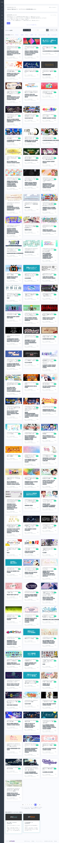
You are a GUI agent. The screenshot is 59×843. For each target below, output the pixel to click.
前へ (23, 804)
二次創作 (31, 34)
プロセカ (16, 34)
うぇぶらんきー (54, 34)
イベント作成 (27, 30)
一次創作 (21, 34)
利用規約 (33, 841)
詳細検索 (51, 30)
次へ (8, 23)
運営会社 (55, 841)
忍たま (26, 34)
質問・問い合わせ (27, 841)
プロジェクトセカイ (42, 34)
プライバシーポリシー (39, 841)
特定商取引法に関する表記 (48, 841)
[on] (47, 30)
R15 (35, 34)
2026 (48, 34)
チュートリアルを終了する (31, 24)
